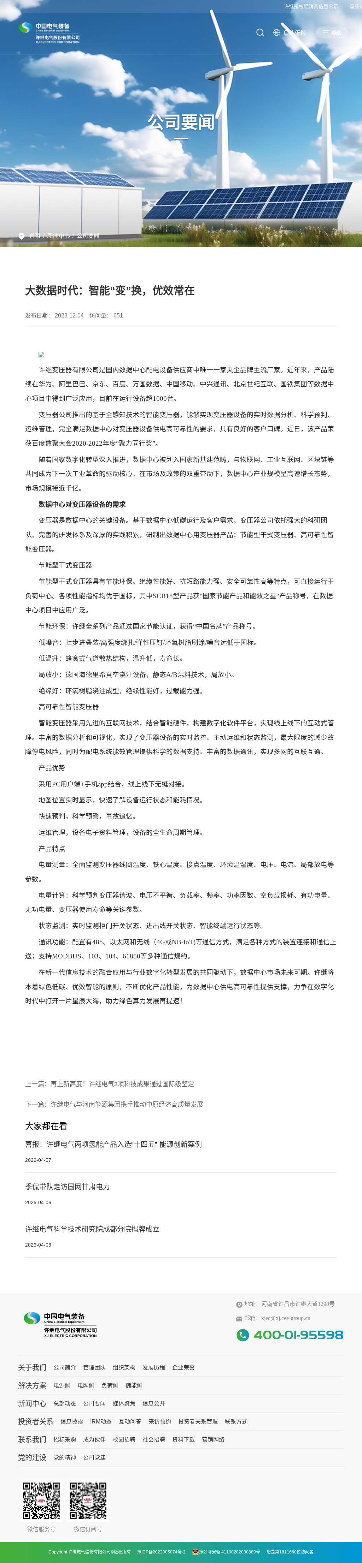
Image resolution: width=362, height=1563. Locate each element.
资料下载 (183, 1440)
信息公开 (153, 1404)
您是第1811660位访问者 (290, 1552)
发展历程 (153, 1368)
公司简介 (64, 1368)
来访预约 (159, 1422)
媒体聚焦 (124, 1404)
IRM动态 (101, 1422)
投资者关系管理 (198, 1422)
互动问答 (130, 1422)
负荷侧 (109, 1386)
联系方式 (236, 1422)
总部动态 (64, 1404)
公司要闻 (88, 236)
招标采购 (64, 1440)
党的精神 (64, 1458)
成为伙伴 (94, 1440)
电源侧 (61, 1386)
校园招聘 (124, 1440)
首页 (35, 236)
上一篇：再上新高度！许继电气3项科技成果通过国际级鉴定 (109, 1084)
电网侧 (85, 1386)
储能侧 (133, 1386)
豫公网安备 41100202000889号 (229, 1552)
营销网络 (213, 1440)
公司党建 (94, 1458)
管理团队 (94, 1368)
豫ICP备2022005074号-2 (161, 1552)
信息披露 (71, 1422)
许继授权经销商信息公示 (301, 6)
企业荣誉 (183, 1368)
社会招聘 (153, 1440)
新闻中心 (58, 236)
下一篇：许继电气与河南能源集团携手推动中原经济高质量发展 (114, 1104)
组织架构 (124, 1368)
